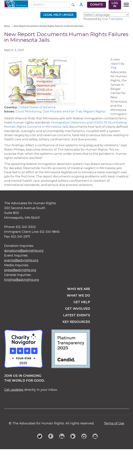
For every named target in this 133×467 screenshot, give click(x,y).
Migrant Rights (94, 111)
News (7, 26)
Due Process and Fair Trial (62, 111)
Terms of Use (114, 423)
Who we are (78, 289)
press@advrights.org (20, 270)
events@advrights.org (21, 260)
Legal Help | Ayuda (58, 14)
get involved (77, 309)
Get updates (13, 390)
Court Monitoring (28, 111)
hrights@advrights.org (21, 280)
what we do (78, 295)
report (115, 63)
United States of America (37, 107)
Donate (96, 4)
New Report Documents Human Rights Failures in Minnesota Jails (48, 26)
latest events (76, 315)
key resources (76, 322)
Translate (116, 19)
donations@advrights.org (23, 251)
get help (81, 302)
